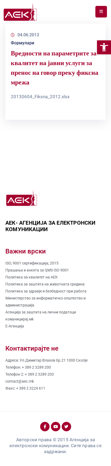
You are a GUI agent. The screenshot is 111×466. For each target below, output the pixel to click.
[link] (104, 47)
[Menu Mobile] (101, 11)
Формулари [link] (22, 42)
